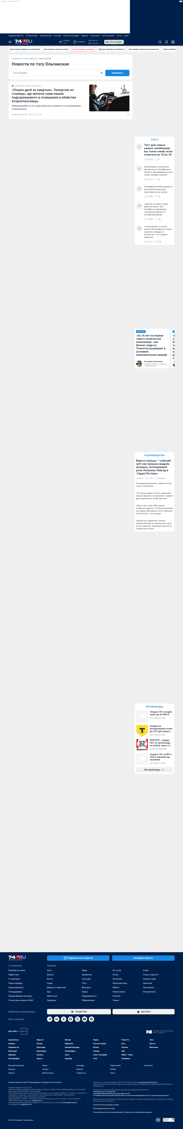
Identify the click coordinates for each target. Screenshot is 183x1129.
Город (50, 983)
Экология (147, 983)
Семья (116, 1000)
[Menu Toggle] (10, 42)
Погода (57, 36)
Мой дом (86, 987)
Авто (49, 970)
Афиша (84, 36)
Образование (88, 1000)
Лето (84, 983)
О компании (14, 979)
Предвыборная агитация (20, 996)
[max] (70, 1019)
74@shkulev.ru (37, 1101)
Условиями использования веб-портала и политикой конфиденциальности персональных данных (131, 1095)
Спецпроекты (149, 992)
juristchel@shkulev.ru (69, 1102)
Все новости (31, 59)
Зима (84, 970)
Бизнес (50, 974)
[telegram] (49, 1019)
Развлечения (119, 992)
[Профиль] (173, 42)
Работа (116, 987)
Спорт (146, 970)
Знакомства (46, 36)
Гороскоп (95, 36)
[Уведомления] (166, 42)
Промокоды (32, 36)
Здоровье (51, 1000)
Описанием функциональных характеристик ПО (111, 1094)
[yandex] (91, 1019)
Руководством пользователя (104, 1092)
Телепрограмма (71, 36)
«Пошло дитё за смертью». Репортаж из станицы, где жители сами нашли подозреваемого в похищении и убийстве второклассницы (44, 95)
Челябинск (17, 59)
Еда (49, 992)
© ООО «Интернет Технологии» (20, 1120)
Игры (119, 36)
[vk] (56, 1019)
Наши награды (15, 983)
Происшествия (120, 983)
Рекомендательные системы (104, 1108)
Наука (85, 992)
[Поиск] (160, 42)
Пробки (79, 42)
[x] (77, 1019)
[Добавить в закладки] (127, 114)
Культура (86, 979)
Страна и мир (149, 979)
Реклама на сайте (16, 970)
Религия (116, 996)
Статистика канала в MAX (20, 1000)
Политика (117, 979)
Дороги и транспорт (56, 987)
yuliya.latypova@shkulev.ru (148, 1082)
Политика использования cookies (106, 1105)
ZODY (126, 36)
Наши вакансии (15, 987)
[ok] (63, 1019)
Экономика (148, 987)
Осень (115, 974)
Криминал (87, 974)
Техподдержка (15, 992)
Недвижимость (16, 36)
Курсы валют (108, 36)
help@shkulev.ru (26, 1104)
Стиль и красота (150, 974)
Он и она (117, 970)
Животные (52, 996)
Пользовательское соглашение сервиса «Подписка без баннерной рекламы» (122, 1112)
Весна (50, 979)
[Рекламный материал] (114, 42)
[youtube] (84, 1019)
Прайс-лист (13, 974)
